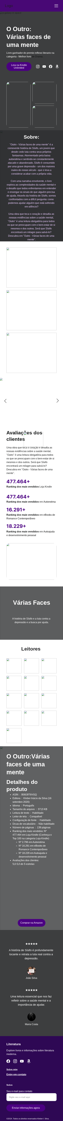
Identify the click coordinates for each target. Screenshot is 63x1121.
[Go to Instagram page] (39, 66)
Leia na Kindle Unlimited (19, 66)
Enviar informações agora (26, 1108)
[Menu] (56, 5)
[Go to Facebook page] (52, 66)
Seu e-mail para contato (19, 1091)
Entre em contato (16, 1074)
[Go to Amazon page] (57, 66)
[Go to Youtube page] (46, 66)
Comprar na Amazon (31, 922)
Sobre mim (11, 1069)
